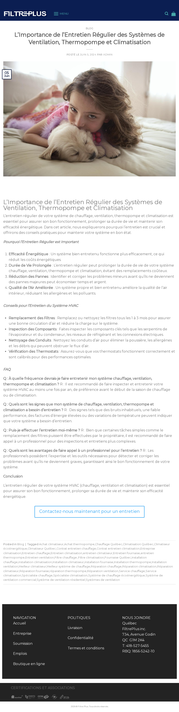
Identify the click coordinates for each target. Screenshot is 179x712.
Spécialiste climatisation (70, 575)
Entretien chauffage (36, 553)
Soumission (23, 643)
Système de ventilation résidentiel (61, 579)
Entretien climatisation (66, 553)
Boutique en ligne (29, 664)
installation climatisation (35, 562)
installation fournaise (98, 562)
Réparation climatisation (139, 566)
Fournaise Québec (118, 557)
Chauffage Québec (108, 544)
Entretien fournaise (126, 553)
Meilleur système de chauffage (68, 566)
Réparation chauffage (106, 566)
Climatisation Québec (138, 544)
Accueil (19, 623)
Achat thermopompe (79, 544)
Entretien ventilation (39, 557)
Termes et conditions (86, 648)
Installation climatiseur (68, 562)
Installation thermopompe (132, 562)
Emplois (20, 654)
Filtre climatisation (91, 557)
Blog (89, 28)
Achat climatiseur (51, 544)
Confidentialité (80, 638)
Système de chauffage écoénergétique (116, 575)
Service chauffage (132, 571)
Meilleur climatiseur (32, 566)
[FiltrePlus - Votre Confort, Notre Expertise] (25, 13)
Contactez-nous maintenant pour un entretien (89, 511)
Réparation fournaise (34, 571)
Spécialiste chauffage (37, 575)
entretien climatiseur (97, 553)
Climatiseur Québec (42, 548)
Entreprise (22, 633)
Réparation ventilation (102, 571)
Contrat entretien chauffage (76, 548)
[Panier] (173, 14)
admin (107, 54)
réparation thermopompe (68, 571)
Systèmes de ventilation (103, 579)
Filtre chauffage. (66, 557)
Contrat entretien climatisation (118, 548)
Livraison (75, 628)
